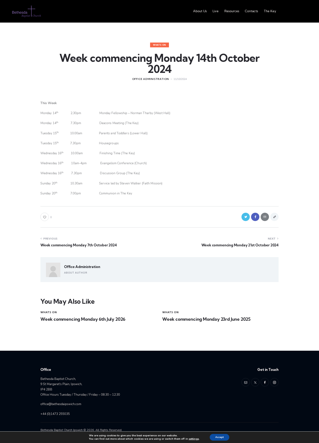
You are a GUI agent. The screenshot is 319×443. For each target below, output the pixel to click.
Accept (219, 437)
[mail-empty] (245, 382)
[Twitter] (245, 217)
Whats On (159, 45)
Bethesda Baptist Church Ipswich (61, 430)
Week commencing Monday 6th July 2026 (82, 319)
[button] (46, 217)
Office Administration (82, 267)
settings (194, 439)
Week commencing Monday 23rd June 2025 (206, 319)
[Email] (265, 217)
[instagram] (274, 382)
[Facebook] (255, 217)
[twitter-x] (255, 382)
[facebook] (265, 382)
